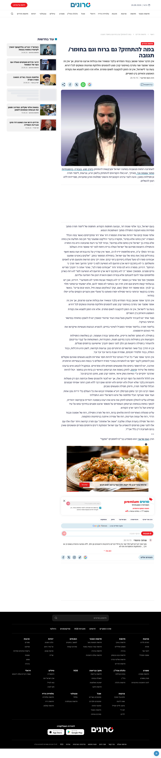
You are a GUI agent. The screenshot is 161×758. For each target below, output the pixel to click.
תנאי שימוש (92, 744)
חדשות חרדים (22, 13)
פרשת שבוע (49, 651)
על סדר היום (48, 646)
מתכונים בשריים (95, 697)
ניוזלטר (53, 628)
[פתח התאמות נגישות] (156, 753)
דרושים (92, 628)
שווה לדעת (121, 701)
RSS (61, 744)
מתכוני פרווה (96, 705)
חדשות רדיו (49, 701)
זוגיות (147, 646)
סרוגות (124, 13)
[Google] (89, 84)
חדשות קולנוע (49, 705)
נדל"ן (123, 678)
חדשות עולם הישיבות (94, 655)
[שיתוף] (63, 84)
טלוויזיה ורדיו (103, 13)
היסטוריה (50, 674)
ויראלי (92, 13)
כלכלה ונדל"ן (72, 13)
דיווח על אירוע (19, 5)
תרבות (114, 13)
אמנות (27, 655)
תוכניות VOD (79, 628)
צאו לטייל (50, 682)
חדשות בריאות (96, 674)
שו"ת (51, 655)
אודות (68, 744)
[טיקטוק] (80, 557)
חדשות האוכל (96, 710)
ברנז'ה (123, 651)
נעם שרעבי (143, 439)
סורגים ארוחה (96, 714)
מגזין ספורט (144, 678)
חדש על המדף (119, 697)
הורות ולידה (144, 642)
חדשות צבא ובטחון (118, 655)
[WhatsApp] (83, 84)
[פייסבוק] (63, 557)
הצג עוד (108, 550)
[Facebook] (70, 84)
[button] (146, 444)
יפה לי (122, 710)
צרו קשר (111, 744)
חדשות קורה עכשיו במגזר (92, 646)
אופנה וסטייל (144, 655)
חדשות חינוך (97, 687)
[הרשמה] (68, 503)
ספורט (62, 13)
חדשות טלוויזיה (48, 697)
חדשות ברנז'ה (96, 651)
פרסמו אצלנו (122, 744)
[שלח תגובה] (64, 533)
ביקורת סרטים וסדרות (21, 651)
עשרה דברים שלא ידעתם (21, 674)
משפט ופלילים (120, 646)
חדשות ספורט (144, 674)
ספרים (27, 642)
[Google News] (85, 557)
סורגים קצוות (72, 646)
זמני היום (102, 744)
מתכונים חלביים (95, 701)
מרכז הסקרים (105, 628)
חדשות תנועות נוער (94, 642)
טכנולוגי (43, 13)
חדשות (133, 13)
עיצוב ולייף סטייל (118, 705)
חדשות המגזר (144, 13)
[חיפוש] (12, 13)
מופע (28, 659)
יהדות (33, 13)
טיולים (52, 13)
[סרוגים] (102, 729)
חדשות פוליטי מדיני (118, 659)
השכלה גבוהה (96, 678)
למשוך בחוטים (71, 642)
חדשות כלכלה (120, 682)
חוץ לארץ (51, 687)
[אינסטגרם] (74, 557)
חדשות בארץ (120, 642)
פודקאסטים (65, 628)
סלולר (75, 697)
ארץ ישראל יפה (48, 678)
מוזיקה (27, 646)
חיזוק (133, 369)
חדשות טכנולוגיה (71, 701)
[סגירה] (64, 501)
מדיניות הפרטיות (79, 744)
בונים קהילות (120, 674)
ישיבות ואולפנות (96, 682)
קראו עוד (84, 485)
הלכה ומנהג (49, 642)
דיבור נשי (145, 651)
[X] (76, 84)
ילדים (123, 714)
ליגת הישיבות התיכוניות (140, 682)
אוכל (83, 13)
